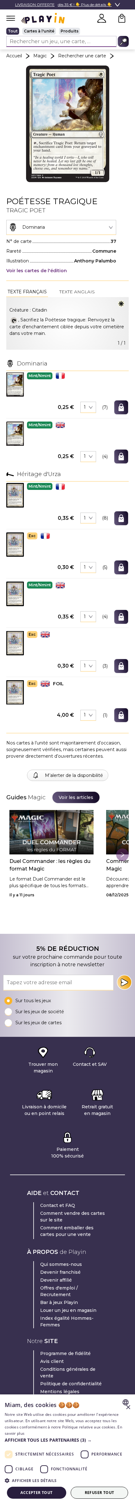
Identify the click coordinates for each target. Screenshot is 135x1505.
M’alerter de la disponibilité (74, 775)
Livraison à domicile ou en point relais (44, 1110)
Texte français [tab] (27, 292)
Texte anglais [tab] (77, 292)
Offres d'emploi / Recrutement (59, 1291)
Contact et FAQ (57, 1205)
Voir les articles (76, 797)
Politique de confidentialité (71, 1384)
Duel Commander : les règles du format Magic (49, 865)
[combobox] (61, 227)
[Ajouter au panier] (121, 407)
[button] (15, 384)
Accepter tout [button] (36, 1492)
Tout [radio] (13, 31)
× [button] (128, 1407)
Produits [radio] (69, 31)
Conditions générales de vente (67, 1372)
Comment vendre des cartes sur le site (72, 1216)
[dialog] (67, 1449)
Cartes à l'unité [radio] (39, 31)
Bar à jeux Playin (59, 1302)
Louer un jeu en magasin (68, 1310)
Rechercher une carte (82, 56)
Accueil (14, 56)
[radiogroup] (67, 31)
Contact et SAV (90, 1064)
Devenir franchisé (60, 1272)
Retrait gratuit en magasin (97, 1110)
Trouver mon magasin (43, 1067)
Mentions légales (59, 1391)
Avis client (52, 1361)
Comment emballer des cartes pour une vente (67, 1231)
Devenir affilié (56, 1280)
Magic (40, 56)
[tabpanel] (67, 323)
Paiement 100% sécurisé (67, 1152)
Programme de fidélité (65, 1353)
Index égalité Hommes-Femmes (67, 1321)
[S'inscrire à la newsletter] (124, 982)
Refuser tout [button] (99, 1492)
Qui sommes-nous (61, 1264)
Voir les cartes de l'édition (36, 270)
